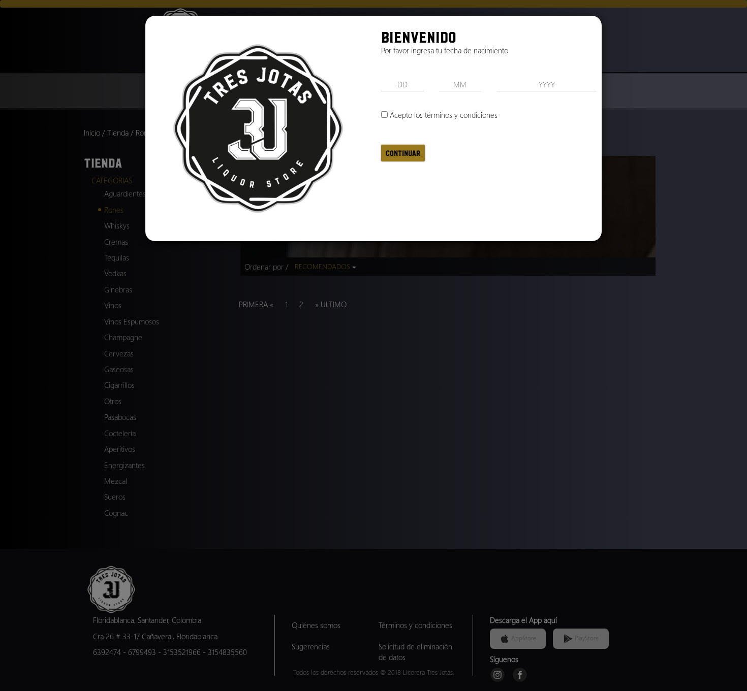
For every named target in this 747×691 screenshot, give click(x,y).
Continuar (403, 153)
